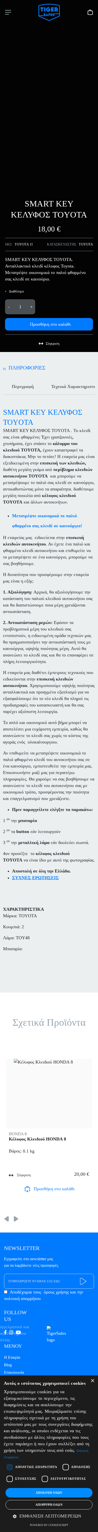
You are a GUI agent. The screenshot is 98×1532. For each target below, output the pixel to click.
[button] (49, 1516)
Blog (8, 1365)
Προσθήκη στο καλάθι (50, 324)
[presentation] (6, 1218)
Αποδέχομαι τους (43, 1295)
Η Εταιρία (12, 1357)
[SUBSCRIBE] (83, 1281)
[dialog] (49, 1454)
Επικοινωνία (14, 1372)
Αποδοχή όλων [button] (49, 1492)
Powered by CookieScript (49, 1525)
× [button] (92, 1381)
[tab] (22, 386)
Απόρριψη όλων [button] (49, 1504)
